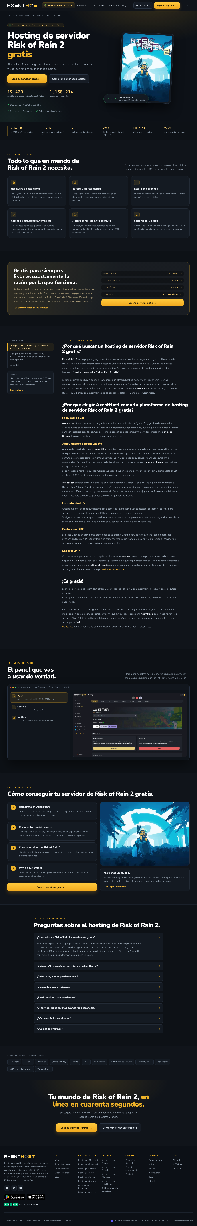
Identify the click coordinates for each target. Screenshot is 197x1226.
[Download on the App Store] (36, 1197)
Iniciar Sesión (142, 5)
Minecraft (14, 1061)
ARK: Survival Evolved (121, 1061)
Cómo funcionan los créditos (69, 79)
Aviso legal (68, 1220)
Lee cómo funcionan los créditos (32, 307)
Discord (176, 1160)
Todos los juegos (63, 1164)
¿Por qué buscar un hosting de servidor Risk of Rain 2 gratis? (29, 347)
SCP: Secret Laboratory (21, 1069)
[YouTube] (20, 1188)
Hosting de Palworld (88, 1164)
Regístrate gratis (167, 5)
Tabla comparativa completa (110, 1189)
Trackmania (162, 1061)
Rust (86, 1061)
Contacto (129, 1174)
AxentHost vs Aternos (108, 1161)
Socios (152, 1168)
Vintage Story (43, 1069)
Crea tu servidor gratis (27, 79)
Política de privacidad (52, 1220)
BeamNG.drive (144, 1061)
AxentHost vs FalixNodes (108, 1182)
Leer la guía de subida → (116, 886)
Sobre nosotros (156, 1160)
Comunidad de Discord (132, 1161)
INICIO (11, 15)
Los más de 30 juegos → (85, 1187)
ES (186, 6)
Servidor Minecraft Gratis (60, 5)
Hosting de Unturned (88, 1181)
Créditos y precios (63, 1172)
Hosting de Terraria (87, 1168)
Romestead (99, 1061)
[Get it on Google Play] (14, 1197)
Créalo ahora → (18, 390)
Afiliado (152, 1164)
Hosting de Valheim (87, 1177)
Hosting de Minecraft (88, 1160)
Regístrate (67, 626)
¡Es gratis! (14, 365)
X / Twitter (177, 1164)
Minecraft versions (87, 1192)
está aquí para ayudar (113, 569)
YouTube (177, 1168)
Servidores (81, 5)
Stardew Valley (59, 1061)
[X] (14, 1188)
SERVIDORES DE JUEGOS (31, 15)
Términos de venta (32, 1220)
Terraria (28, 1061)
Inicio (57, 1160)
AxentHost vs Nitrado (108, 1168)
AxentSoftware (156, 1172)
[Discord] (7, 1188)
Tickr (151, 1177)
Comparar (114, 5)
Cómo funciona (99, 5)
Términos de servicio (13, 1220)
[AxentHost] (23, 5)
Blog (124, 5)
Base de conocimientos (132, 1168)
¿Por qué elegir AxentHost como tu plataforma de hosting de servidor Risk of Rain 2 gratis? (30, 356)
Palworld (41, 1061)
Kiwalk (152, 1181)
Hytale (75, 1061)
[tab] (39, 697)
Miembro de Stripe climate (125, 1220)
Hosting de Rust (86, 1172)
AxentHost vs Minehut (108, 1175)
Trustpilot (35, 1204)
